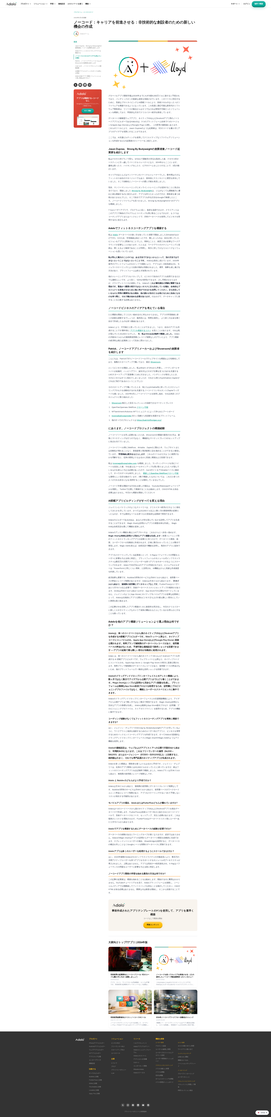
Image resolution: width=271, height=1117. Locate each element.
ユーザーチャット (184, 1077)
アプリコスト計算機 (140, 1059)
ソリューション (40, 4)
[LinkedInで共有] (85, 85)
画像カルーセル (183, 1060)
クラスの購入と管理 (162, 1068)
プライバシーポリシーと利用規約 (135, 1111)
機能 (87, 4)
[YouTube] (143, 1105)
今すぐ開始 (87, 110)
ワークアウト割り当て (185, 1049)
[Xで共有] (75, 85)
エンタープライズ (95, 1060)
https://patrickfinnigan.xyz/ (149, 420)
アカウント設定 (161, 1046)
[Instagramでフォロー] (89, 85)
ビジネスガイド (88, 12)
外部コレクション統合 (185, 1090)
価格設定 (61, 4)
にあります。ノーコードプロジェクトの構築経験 (88, 67)
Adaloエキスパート (139, 1056)
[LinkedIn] (138, 1105)
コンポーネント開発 (140, 1066)
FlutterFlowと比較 (95, 1080)
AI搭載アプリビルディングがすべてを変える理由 (88, 72)
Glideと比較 (93, 1083)
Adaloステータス (139, 1072)
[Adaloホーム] (11, 4)
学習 (52, 4)
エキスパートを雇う (75, 4)
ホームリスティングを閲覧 (164, 1079)
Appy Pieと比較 (94, 1093)
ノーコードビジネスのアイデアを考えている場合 (88, 57)
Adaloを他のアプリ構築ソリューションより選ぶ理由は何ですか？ (88, 77)
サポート (234, 4)
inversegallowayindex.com (125, 463)
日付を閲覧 (159, 1075)
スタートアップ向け (118, 1050)
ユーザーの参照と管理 (163, 1049)
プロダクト (25, 4)
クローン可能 (142, 407)
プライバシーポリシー (118, 1070)
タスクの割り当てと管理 (186, 1046)
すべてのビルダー (95, 1073)
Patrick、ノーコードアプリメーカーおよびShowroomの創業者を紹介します (88, 62)
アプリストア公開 (95, 1056)
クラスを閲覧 (160, 1072)
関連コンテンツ (153, 925)
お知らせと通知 (183, 1057)
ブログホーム (78, 12)
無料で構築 (258, 4)
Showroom (155, 362)
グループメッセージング (186, 1073)
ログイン (246, 4)
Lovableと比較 (94, 1090)
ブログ (113, 1066)
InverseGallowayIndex (121, 416)
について (114, 1063)
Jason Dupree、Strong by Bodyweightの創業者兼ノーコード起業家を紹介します (88, 47)
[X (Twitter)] (123, 1105)
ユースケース (115, 1053)
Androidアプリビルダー (97, 1046)
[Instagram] (128, 1105)
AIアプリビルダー (95, 1053)
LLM (112, 1073)
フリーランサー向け (118, 1046)
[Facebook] (133, 1105)
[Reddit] (148, 1105)
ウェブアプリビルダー (96, 1050)
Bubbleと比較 (94, 1076)
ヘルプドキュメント (140, 1043)
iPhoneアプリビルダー (96, 1043)
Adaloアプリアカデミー (141, 1046)
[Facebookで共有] (80, 85)
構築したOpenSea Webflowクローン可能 (161, 473)
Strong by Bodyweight (142, 191)
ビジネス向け (115, 1043)
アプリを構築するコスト (140, 330)
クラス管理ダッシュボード (164, 1082)
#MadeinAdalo (138, 1069)
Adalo (115, 235)
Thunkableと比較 (95, 1087)
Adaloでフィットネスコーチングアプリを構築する (88, 52)
